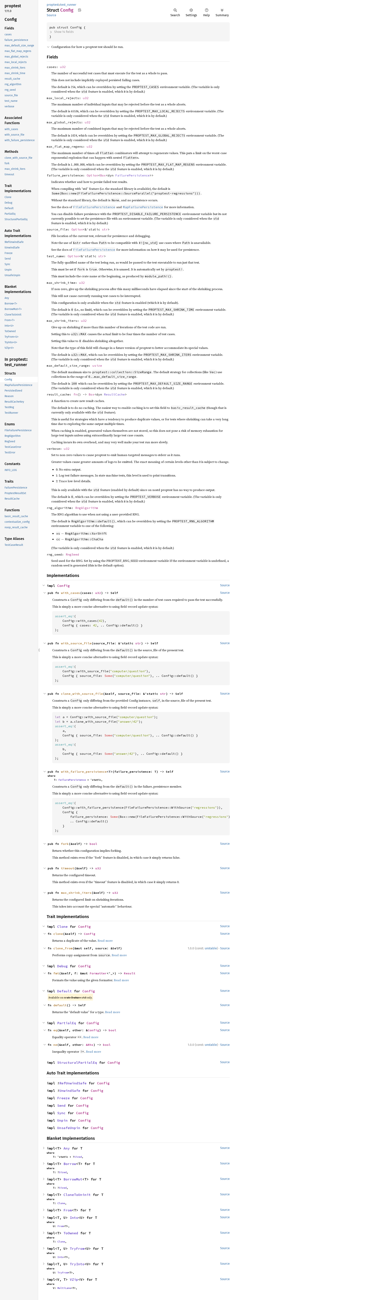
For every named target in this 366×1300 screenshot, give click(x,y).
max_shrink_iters (76, 893)
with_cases (70, 593)
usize (97, 365)
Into (74, 1217)
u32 (63, 67)
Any (66, 1148)
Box (103, 175)
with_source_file (76, 643)
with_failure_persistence (84, 771)
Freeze (63, 1098)
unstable (211, 948)
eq (55, 1030)
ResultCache (114, 394)
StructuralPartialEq (77, 1062)
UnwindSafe (69, 1090)
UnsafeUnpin (68, 1128)
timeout (67, 868)
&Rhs (89, 1045)
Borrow (69, 1164)
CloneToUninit (77, 1194)
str (105, 229)
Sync (61, 1113)
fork (65, 844)
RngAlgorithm (86, 508)
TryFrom (77, 1248)
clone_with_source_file (82, 694)
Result (129, 973)
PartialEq (66, 1023)
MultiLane (64, 1288)
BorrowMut (72, 1179)
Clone (62, 926)
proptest (53, 4)
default (60, 1005)
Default (64, 991)
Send (61, 1105)
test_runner (68, 4)
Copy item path (79, 10)
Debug (62, 966)
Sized (78, 1156)
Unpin (62, 1120)
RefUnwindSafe (73, 1083)
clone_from (62, 948)
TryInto (77, 1264)
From (67, 1210)
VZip (74, 1279)
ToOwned (70, 1233)
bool (93, 844)
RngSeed (72, 554)
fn (75, 394)
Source (51, 15)
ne (55, 1045)
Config (63, 585)
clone (58, 934)
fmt (56, 973)
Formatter (98, 973)
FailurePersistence (132, 175)
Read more (105, 940)
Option (92, 175)
